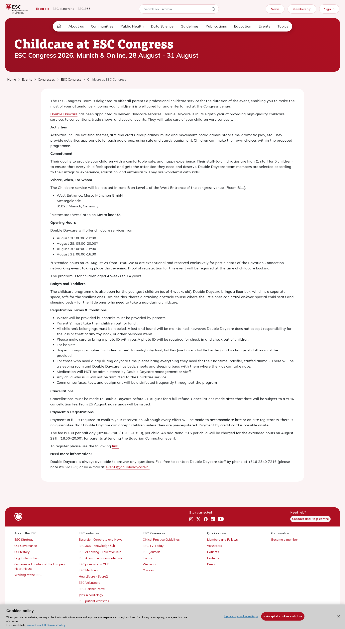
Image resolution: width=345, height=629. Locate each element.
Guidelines (189, 26)
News (275, 9)
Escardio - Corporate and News (100, 539)
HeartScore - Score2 (93, 576)
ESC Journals (151, 552)
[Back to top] (332, 600)
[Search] (213, 10)
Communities (102, 26)
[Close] (338, 616)
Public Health (132, 26)
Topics (282, 26)
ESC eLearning (63, 9)
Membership (301, 9)
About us (76, 26)
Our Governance (25, 546)
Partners (213, 558)
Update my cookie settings (241, 616)
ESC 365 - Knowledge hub (97, 546)
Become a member (284, 539)
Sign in (329, 9)
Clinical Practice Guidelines (161, 539)
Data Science (162, 26)
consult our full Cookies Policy (46, 624)
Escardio (42, 9)
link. (115, 446)
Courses (148, 570)
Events (264, 26)
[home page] (59, 26)
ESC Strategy (23, 539)
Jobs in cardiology (91, 595)
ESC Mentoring (89, 570)
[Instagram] (191, 519)
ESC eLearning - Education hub (100, 552)
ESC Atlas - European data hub (100, 558)
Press (211, 564)
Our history (22, 552)
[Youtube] (221, 519)
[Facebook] (206, 519)
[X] (198, 519)
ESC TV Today (153, 546)
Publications (216, 26)
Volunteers (214, 546)
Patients (213, 552)
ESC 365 (83, 9)
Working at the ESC (28, 575)
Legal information (26, 558)
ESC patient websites (94, 601)
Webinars (149, 564)
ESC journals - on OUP (94, 564)
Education (242, 26)
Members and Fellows (222, 539)
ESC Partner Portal (92, 589)
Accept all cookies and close (284, 616)
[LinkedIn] (213, 519)
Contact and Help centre (310, 519)
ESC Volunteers (89, 583)
